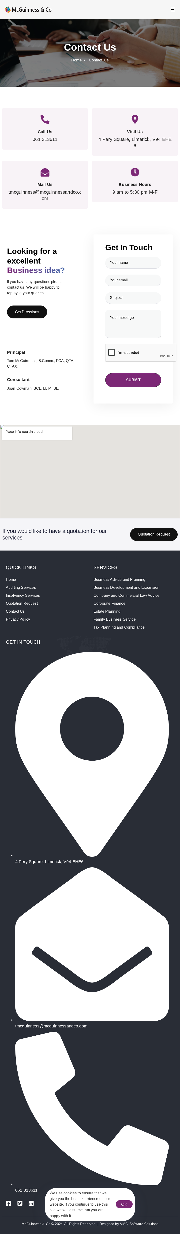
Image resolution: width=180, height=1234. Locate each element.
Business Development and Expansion (126, 587)
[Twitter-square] (20, 1203)
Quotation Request (22, 603)
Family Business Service (115, 619)
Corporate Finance (109, 603)
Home (11, 579)
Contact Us (15, 611)
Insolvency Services (23, 595)
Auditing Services (21, 587)
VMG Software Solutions (139, 1224)
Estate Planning (107, 611)
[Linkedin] (31, 1203)
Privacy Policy (18, 619)
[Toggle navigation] (146, 9)
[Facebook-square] (8, 1203)
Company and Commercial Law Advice (126, 595)
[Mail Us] (45, 185)
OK (124, 1204)
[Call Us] (45, 129)
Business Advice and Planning (119, 579)
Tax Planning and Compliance (119, 627)
